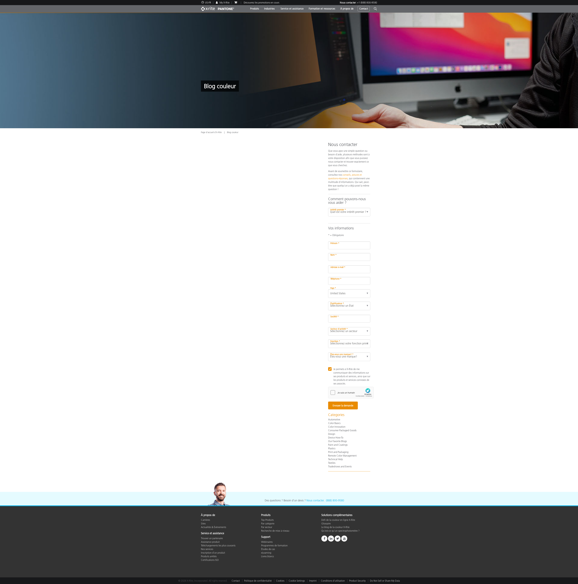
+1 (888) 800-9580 (367, 2)
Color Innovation (336, 426)
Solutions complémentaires (336, 515)
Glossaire (326, 523)
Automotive (334, 419)
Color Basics (334, 423)
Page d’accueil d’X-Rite (211, 132)
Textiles (331, 462)
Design (331, 433)
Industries (269, 8)
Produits (254, 8)
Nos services (207, 549)
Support (265, 537)
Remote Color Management (342, 455)
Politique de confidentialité (258, 580)
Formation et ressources (322, 8)
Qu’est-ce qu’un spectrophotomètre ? (340, 530)
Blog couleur (232, 132)
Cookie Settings (297, 580)
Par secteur (266, 527)
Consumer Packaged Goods (342, 430)
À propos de (347, 8)
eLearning (266, 552)
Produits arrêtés (209, 556)
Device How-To (335, 437)
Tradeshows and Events (340, 466)
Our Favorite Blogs (337, 441)
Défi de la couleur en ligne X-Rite (338, 519)
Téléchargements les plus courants (218, 545)
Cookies (280, 580)
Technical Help (335, 459)
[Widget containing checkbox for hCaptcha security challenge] (351, 392)
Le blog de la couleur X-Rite (335, 527)
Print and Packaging (338, 452)
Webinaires (267, 541)
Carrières (205, 519)
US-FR (208, 2)
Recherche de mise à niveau (275, 530)
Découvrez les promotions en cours (261, 2)
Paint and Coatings (338, 444)
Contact (363, 8)
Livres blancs (267, 556)
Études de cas (268, 549)
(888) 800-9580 (335, 500)
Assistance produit (210, 541)
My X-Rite (224, 2)
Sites (203, 523)
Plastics (331, 448)
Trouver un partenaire (212, 538)
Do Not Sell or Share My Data (385, 580)
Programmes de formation (274, 545)
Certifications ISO (210, 559)
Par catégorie (267, 523)
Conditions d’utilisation (333, 580)
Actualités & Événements (213, 527)
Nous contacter (315, 500)
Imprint (313, 580)
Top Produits (267, 519)
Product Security (357, 580)
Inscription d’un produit (213, 552)
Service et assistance (292, 8)
